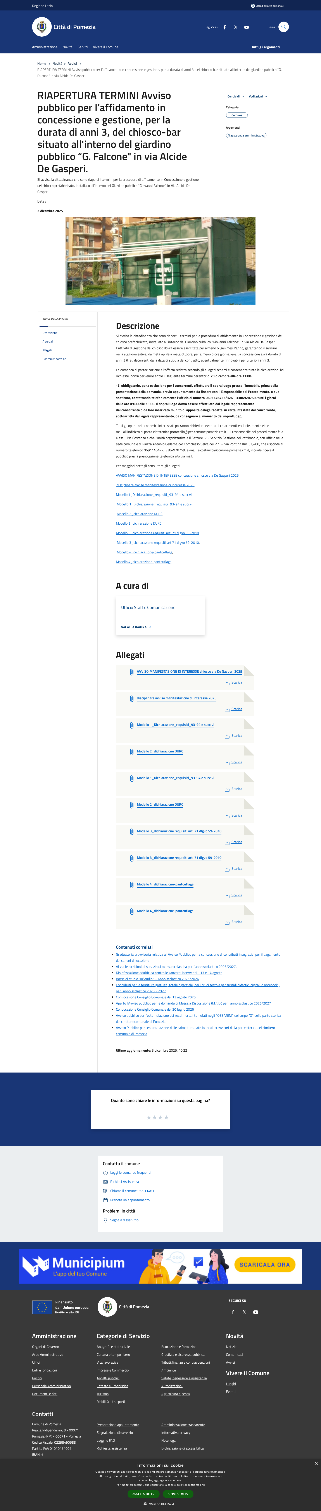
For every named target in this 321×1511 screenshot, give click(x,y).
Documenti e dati (44, 1393)
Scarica (236, 682)
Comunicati (234, 1354)
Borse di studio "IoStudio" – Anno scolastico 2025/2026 (157, 978)
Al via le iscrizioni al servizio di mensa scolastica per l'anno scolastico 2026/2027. (176, 966)
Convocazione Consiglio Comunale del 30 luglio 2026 (155, 1009)
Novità (57, 63)
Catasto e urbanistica (112, 1385)
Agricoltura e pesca (175, 1393)
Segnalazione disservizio (115, 1432)
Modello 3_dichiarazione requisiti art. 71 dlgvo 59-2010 (157, 533)
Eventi (231, 1391)
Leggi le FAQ (106, 1440)
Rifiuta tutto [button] (178, 1494)
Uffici (36, 1362)
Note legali (169, 1440)
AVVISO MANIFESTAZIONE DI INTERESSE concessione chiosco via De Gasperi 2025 (177, 475)
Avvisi (72, 63)
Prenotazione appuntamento (118, 1424)
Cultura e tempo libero (113, 1354)
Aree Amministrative (47, 1354)
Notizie (231, 1346)
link (202, 1485)
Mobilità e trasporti (111, 1401)
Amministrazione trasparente (183, 1424)
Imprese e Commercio (113, 1370)
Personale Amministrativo (51, 1385)
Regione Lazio (42, 5)
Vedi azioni (256, 96)
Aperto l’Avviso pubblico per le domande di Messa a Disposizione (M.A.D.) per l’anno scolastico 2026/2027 (193, 1003)
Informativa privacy (175, 1432)
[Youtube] (244, 26)
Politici (37, 1378)
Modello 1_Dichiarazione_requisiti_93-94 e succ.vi (154, 494)
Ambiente (168, 1370)
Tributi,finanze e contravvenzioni (185, 1362)
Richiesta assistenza (112, 1448)
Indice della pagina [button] (55, 319)
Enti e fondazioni (44, 1370)
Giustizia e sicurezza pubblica (183, 1354)
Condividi (234, 96)
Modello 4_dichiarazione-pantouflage (144, 552)
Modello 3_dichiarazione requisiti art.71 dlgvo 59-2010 (158, 542)
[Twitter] (234, 26)
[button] (160, 1503)
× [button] (316, 1463)
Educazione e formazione (179, 1346)
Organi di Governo (45, 1346)
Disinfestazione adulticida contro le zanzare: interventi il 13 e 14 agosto (169, 972)
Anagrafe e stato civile (113, 1346)
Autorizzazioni (172, 1385)
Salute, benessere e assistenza (184, 1378)
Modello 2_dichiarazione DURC (139, 513)
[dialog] (160, 1485)
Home (41, 63)
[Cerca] (283, 27)
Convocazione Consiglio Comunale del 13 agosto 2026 (156, 997)
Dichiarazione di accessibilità (182, 1448)
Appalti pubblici (108, 1378)
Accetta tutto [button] (144, 1494)
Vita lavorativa (107, 1362)
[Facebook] (223, 26)
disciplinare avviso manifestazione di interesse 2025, (155, 485)
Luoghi (231, 1383)
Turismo (103, 1393)
